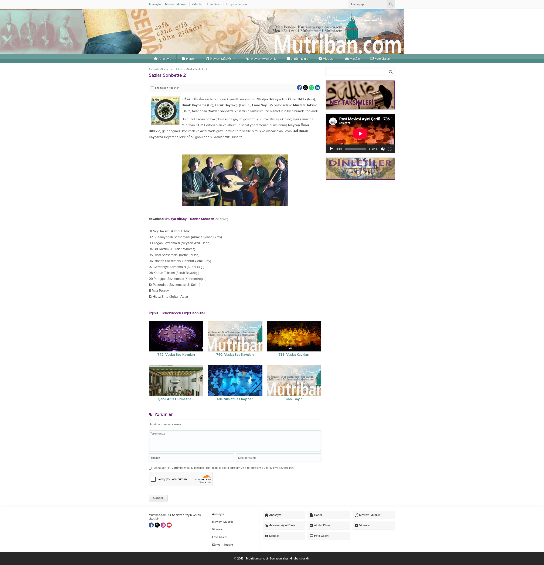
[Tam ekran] (389, 149)
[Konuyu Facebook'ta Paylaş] (299, 87)
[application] (360, 133)
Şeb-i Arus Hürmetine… (176, 399)
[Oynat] (331, 149)
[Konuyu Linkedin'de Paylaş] (317, 87)
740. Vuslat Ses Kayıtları (235, 355)
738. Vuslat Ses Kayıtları (235, 399)
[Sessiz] (383, 149)
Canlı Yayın (294, 399)
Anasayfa (154, 69)
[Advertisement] (360, 213)
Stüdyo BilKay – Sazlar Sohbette (190, 219)
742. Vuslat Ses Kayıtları (176, 355)
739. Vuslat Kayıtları (294, 355)
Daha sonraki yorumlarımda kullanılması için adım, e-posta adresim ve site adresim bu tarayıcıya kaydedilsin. (224, 468)
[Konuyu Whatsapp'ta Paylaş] (311, 87)
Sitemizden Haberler (173, 69)
